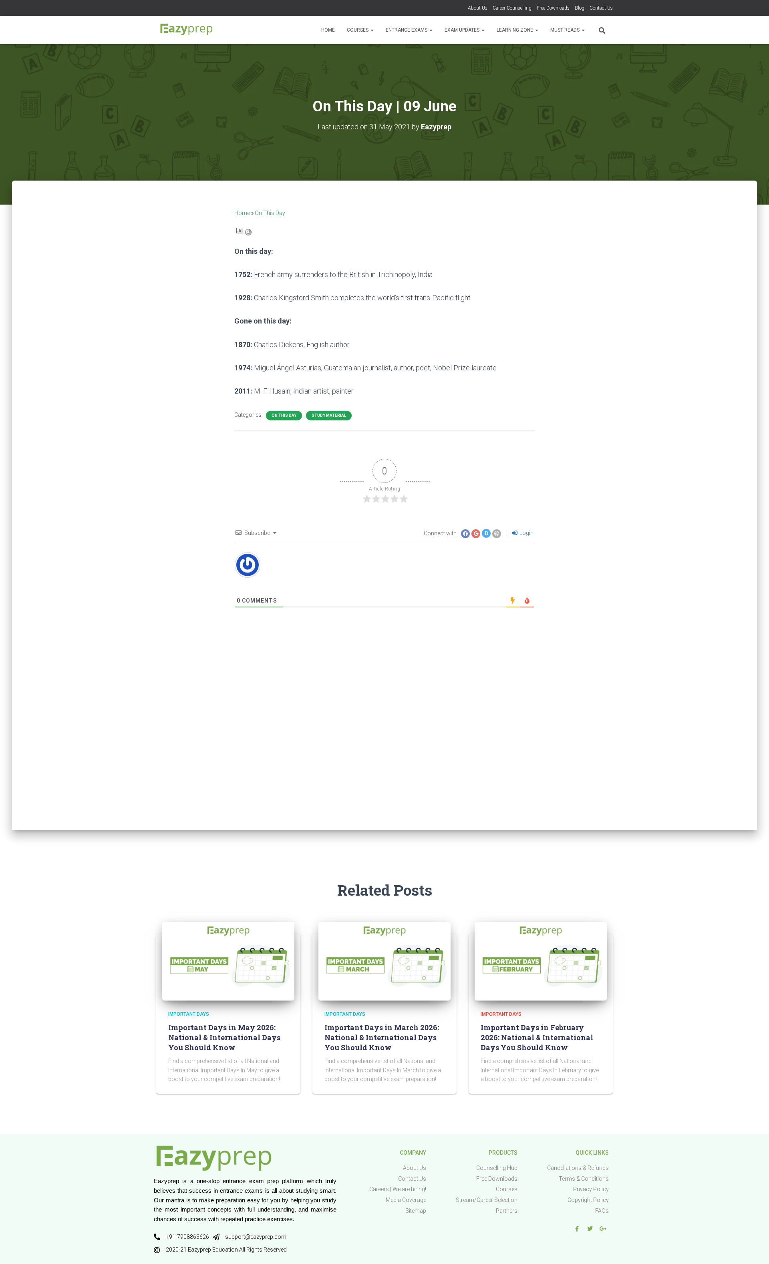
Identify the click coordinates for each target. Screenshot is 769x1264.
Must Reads (565, 30)
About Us (477, 8)
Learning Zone (515, 30)
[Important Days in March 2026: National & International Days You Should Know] (384, 961)
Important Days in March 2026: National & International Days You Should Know (381, 1037)
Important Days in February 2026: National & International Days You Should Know (537, 1037)
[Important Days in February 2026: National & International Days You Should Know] (541, 961)
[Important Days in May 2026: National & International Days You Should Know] (228, 961)
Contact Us (601, 8)
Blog (579, 8)
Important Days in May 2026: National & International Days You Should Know (224, 1037)
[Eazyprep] (186, 30)
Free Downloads (553, 8)
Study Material (329, 415)
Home (328, 30)
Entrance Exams (407, 30)
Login (525, 533)
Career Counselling (512, 8)
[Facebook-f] (576, 1228)
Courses (358, 30)
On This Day (270, 213)
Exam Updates (463, 30)
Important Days (188, 1014)
